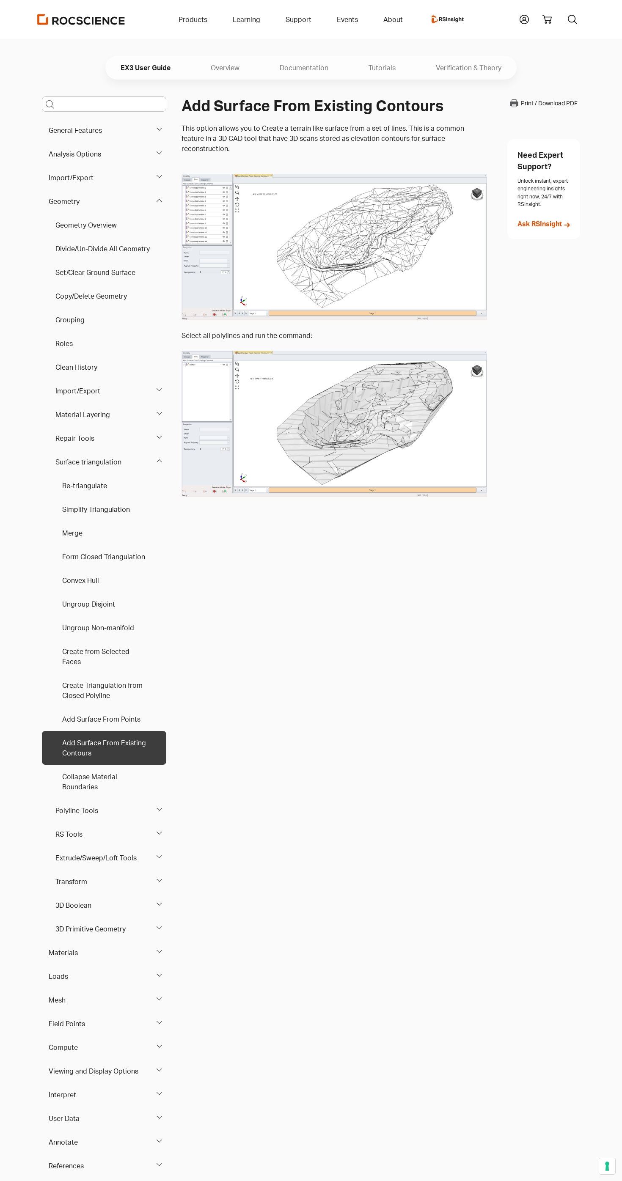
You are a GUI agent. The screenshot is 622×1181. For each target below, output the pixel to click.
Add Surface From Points (101, 719)
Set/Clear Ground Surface (95, 272)
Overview (225, 67)
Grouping (70, 320)
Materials (63, 952)
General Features (75, 130)
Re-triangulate (84, 485)
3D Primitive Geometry (90, 929)
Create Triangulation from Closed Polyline (102, 690)
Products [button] (193, 19)
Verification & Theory (468, 67)
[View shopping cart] (547, 19)
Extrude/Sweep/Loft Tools (96, 858)
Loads (58, 976)
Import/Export (71, 177)
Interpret (62, 1094)
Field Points (67, 1023)
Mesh (57, 1000)
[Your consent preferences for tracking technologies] (607, 1166)
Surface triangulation (88, 462)
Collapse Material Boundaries (89, 781)
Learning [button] (246, 19)
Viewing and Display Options (93, 1071)
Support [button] (298, 19)
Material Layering (82, 414)
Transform (71, 881)
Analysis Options (75, 154)
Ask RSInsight (539, 224)
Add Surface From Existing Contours (104, 748)
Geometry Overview (86, 225)
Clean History (76, 367)
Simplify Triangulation (96, 509)
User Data (64, 1118)
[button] (524, 18)
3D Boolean (73, 905)
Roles (64, 343)
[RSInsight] (448, 19)
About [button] (393, 19)
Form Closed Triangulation (103, 556)
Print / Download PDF (549, 103)
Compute (63, 1047)
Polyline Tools (76, 810)
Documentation (304, 67)
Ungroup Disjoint (88, 604)
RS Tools (69, 834)
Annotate (63, 1142)
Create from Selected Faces (95, 656)
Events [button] (347, 19)
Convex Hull (80, 580)
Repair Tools (74, 438)
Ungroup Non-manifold (98, 627)
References (66, 1166)
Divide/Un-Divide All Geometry (102, 248)
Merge (72, 533)
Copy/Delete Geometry (91, 296)
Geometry (64, 201)
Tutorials (382, 67)
